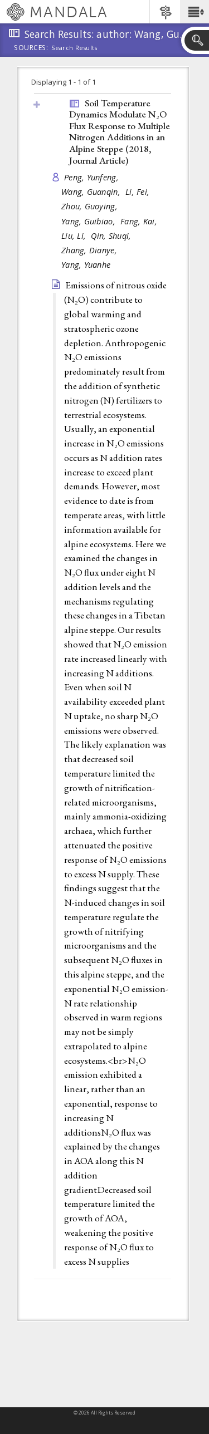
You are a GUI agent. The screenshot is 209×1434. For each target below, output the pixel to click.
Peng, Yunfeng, (92, 177)
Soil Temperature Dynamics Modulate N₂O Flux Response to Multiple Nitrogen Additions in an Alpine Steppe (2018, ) (119, 131)
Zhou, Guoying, (90, 206)
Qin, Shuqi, (112, 235)
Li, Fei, (138, 191)
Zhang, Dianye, (90, 250)
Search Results (74, 48)
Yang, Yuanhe (85, 264)
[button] (195, 11)
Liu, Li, (74, 235)
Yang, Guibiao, (89, 221)
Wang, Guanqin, (92, 191)
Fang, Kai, (139, 221)
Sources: (31, 48)
